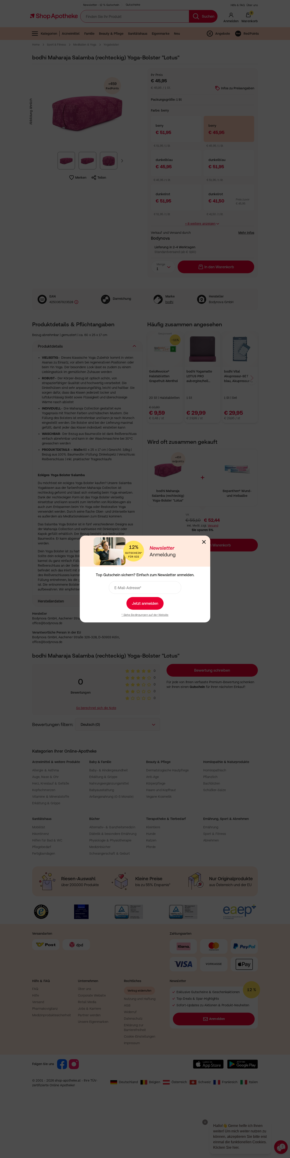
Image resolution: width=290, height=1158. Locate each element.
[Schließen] (204, 542)
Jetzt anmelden (145, 603)
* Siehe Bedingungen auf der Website (144, 615)
